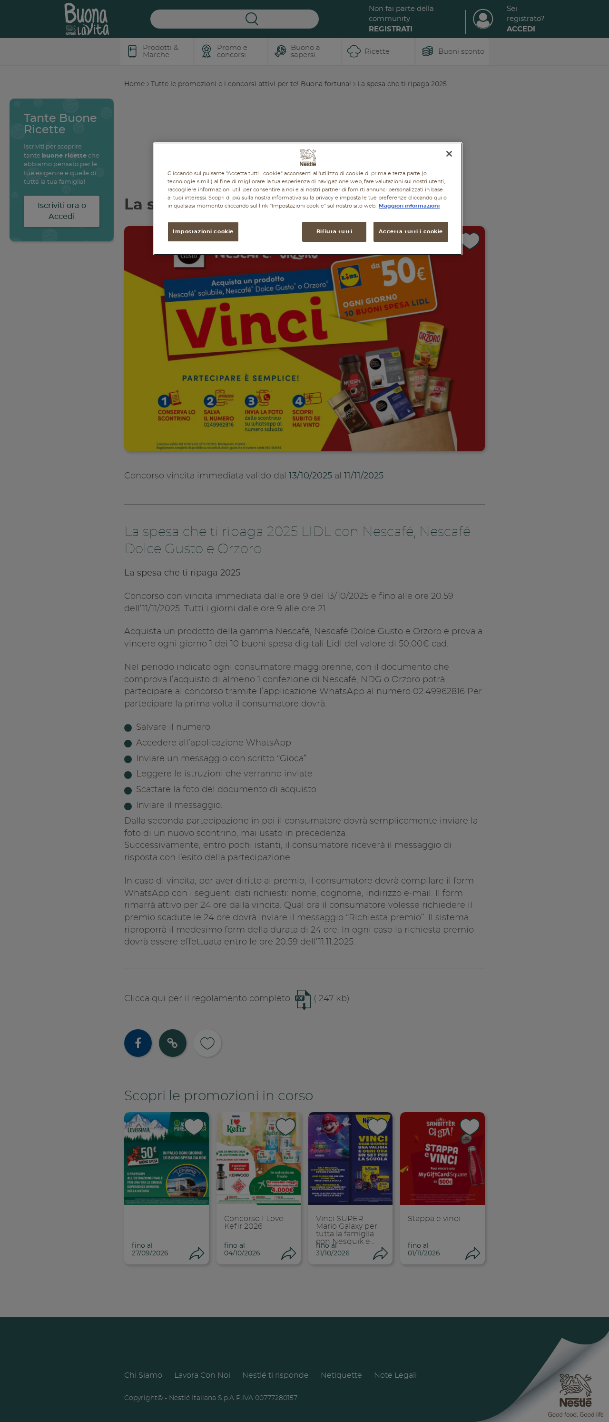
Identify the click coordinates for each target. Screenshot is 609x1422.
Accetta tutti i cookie (411, 231)
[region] (307, 198)
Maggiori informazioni (409, 206)
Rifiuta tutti (334, 231)
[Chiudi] (449, 153)
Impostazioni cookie (203, 231)
